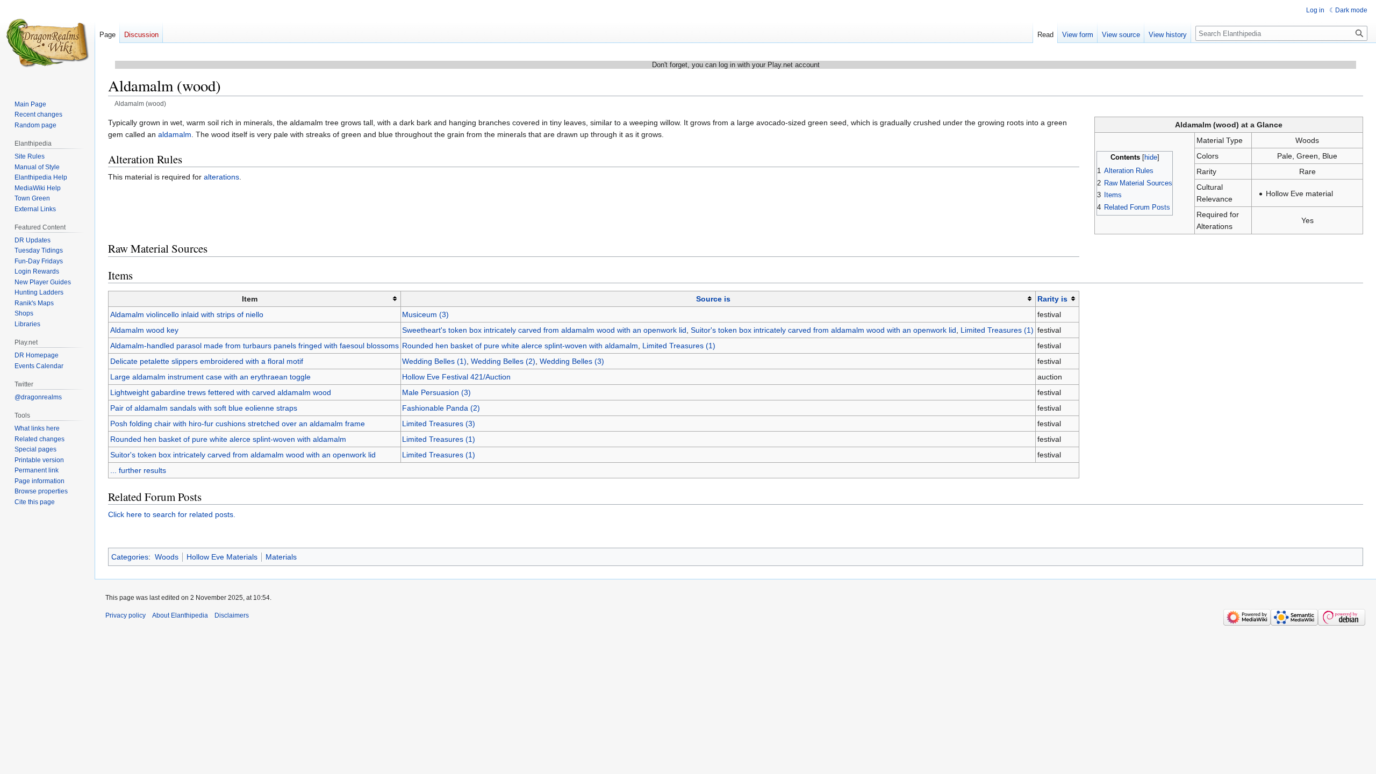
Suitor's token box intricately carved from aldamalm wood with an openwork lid (823, 330)
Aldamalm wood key (144, 330)
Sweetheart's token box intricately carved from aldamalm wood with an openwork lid (544, 330)
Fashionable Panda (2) (441, 408)
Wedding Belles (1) (434, 361)
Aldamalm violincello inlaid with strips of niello (186, 314)
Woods (166, 557)
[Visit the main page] (47, 43)
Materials (281, 557)
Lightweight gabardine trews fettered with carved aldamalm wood (220, 392)
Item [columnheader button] (249, 299)
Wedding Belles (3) (572, 361)
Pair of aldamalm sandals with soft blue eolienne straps (203, 408)
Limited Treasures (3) (438, 423)
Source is (713, 299)
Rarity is (1052, 299)
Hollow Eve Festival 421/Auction (456, 376)
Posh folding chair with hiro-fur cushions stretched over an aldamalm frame (237, 423)
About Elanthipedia (180, 615)
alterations (221, 177)
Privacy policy (125, 615)
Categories (129, 557)
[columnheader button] (718, 299)
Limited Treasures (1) (997, 330)
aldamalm (174, 134)
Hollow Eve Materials (222, 557)
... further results (138, 470)
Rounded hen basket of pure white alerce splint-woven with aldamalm (520, 345)
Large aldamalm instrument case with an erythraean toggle (210, 376)
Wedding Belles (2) (503, 361)
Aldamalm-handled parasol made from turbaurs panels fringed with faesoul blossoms (254, 345)
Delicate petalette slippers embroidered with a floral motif (206, 361)
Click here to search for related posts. (171, 514)
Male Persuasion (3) (436, 392)
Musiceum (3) (425, 314)
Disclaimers (231, 615)
